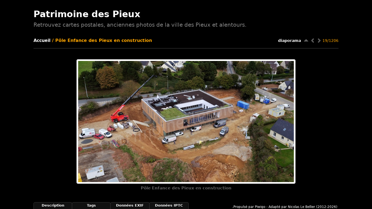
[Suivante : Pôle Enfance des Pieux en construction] (319, 40)
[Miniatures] (306, 40)
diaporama (289, 40)
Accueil (41, 40)
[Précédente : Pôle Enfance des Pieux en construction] (312, 40)
